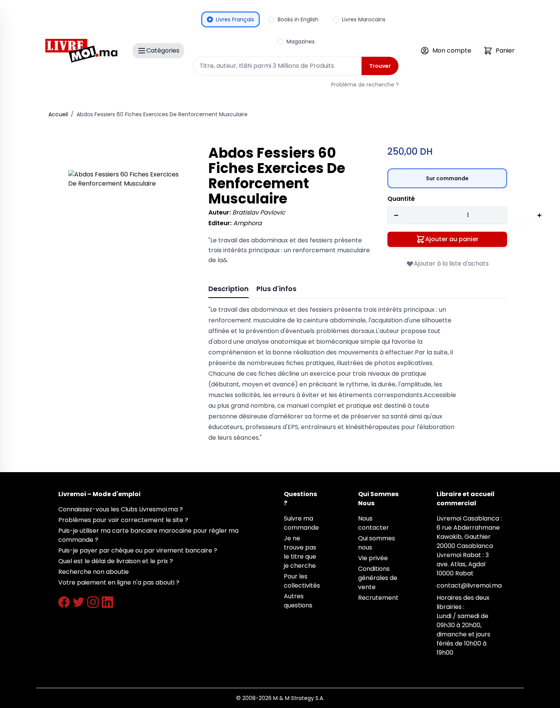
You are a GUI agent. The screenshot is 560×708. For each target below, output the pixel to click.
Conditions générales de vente (377, 577)
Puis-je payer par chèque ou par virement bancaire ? (137, 550)
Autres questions (298, 601)
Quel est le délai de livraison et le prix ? (115, 561)
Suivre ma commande (301, 523)
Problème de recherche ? (365, 84)
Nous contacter (373, 523)
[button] (127, 229)
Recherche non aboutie (93, 571)
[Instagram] (93, 602)
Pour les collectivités (302, 581)
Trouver (380, 66)
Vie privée (373, 558)
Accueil (58, 114)
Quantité (401, 198)
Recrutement (378, 597)
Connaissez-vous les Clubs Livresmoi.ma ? (120, 509)
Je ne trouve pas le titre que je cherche (300, 552)
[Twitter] (78, 602)
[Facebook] (64, 602)
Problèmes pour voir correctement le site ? (123, 520)
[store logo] (81, 50)
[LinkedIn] (107, 602)
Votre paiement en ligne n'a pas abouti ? (118, 582)
